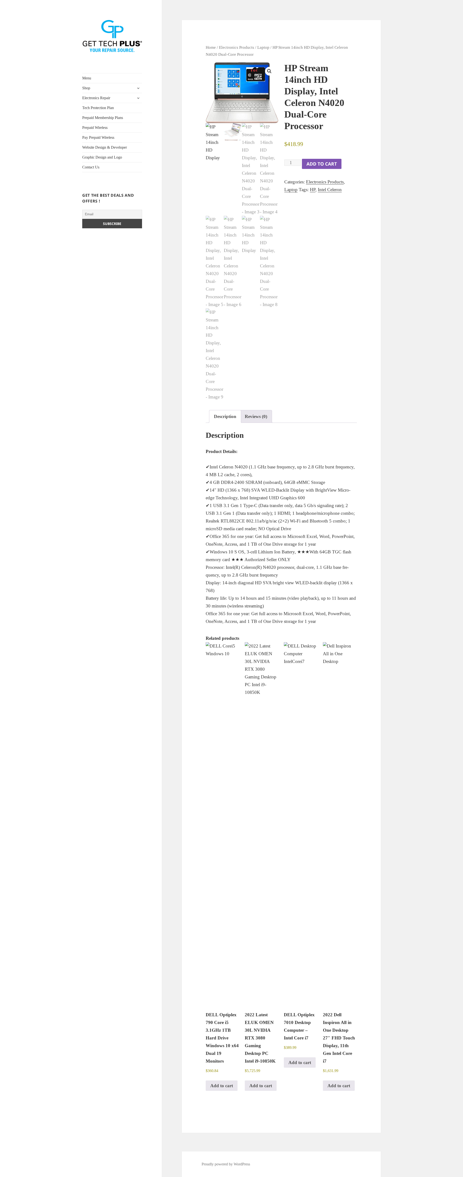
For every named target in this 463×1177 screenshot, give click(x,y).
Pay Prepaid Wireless (98, 137)
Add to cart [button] (221, 1085)
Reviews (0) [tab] (256, 416)
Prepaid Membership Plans (102, 118)
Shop (86, 88)
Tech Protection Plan (98, 108)
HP (312, 189)
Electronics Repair (96, 98)
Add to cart (321, 164)
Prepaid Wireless (95, 127)
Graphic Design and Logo (102, 157)
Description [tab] (225, 416)
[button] (269, 71)
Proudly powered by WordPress (226, 1164)
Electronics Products (236, 47)
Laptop (263, 47)
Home (211, 47)
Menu (86, 78)
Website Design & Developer (104, 147)
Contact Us (90, 167)
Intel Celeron (330, 189)
